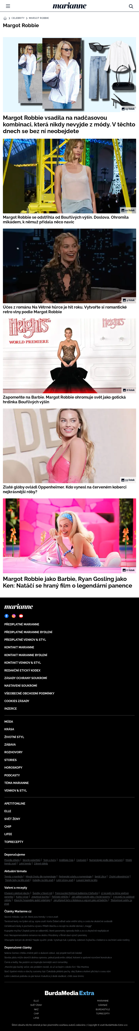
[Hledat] (131, 5)
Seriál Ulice (100, 876)
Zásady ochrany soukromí (25, 678)
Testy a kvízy (49, 860)
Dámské (102, 1005)
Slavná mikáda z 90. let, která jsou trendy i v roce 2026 (31, 917)
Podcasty (12, 775)
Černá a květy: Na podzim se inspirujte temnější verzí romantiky (36, 962)
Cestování (81, 860)
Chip (7, 826)
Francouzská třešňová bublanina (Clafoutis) (76, 893)
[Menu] (8, 6)
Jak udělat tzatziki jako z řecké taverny (90, 897)
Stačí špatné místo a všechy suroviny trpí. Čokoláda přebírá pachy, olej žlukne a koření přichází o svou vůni (57, 971)
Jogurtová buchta (40, 897)
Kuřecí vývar (22, 897)
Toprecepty (13, 842)
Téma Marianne (16, 783)
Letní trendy (25, 863)
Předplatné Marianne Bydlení (28, 632)
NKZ (36, 1009)
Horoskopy (13, 767)
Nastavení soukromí (20, 685)
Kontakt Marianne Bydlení (25, 655)
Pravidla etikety (12, 860)
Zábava (10, 744)
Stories (10, 760)
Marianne (103, 1001)
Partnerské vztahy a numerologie (75, 876)
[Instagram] (14, 616)
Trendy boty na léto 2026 (17, 880)
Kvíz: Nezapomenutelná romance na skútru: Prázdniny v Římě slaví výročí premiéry (45, 935)
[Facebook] (6, 616)
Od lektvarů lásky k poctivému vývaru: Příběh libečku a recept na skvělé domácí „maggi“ (48, 926)
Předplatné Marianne (21, 624)
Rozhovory (13, 752)
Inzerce (10, 708)
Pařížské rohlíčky (60, 897)
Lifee (8, 834)
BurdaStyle (103, 1009)
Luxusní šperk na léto (86, 880)
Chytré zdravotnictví (119, 876)
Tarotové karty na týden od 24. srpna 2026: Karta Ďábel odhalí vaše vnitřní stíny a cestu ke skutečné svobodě (58, 921)
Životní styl (14, 737)
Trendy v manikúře (13, 876)
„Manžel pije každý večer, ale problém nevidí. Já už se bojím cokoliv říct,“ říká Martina (46, 967)
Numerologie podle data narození (106, 860)
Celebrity (18, 18)
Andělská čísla (66, 860)
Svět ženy (12, 819)
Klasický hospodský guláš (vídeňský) (32, 900)
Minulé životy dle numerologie (41, 876)
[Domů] (69, 5)
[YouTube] (21, 616)
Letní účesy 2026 (64, 880)
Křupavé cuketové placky (17, 893)
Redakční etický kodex (22, 670)
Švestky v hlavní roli (42, 893)
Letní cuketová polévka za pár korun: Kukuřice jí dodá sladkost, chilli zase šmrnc (44, 976)
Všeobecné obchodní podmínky (29, 693)
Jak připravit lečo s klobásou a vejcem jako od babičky (80, 900)
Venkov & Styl (15, 790)
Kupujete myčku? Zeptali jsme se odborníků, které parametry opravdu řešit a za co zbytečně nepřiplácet (56, 931)
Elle (7, 811)
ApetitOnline (14, 803)
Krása (9, 729)
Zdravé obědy (41, 863)
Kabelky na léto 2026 (43, 880)
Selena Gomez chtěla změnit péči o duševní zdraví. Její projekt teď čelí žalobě (43, 953)
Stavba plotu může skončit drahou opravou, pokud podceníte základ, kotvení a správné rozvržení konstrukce (58, 957)
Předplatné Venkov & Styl (25, 639)
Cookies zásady (16, 701)
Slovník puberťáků (31, 860)
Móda (8, 721)
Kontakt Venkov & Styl (22, 662)
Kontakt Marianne (19, 647)
